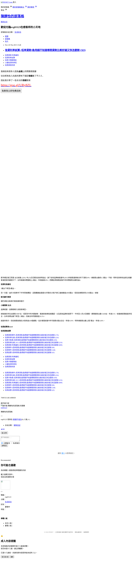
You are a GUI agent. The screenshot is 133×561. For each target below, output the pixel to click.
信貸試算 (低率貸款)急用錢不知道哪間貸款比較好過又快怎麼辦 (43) (29, 352)
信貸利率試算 (10, 58)
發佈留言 (4, 445)
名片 (6, 41)
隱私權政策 (78, 532)
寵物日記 (17, 425)
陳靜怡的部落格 (12, 16)
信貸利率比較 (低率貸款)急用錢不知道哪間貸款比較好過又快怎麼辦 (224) (32, 337)
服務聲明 (86, 532)
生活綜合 (18, 32)
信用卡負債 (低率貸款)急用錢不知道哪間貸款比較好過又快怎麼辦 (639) (31, 340)
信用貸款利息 (10, 65)
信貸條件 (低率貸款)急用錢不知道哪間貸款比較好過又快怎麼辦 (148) (30, 350)
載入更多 (4, 433)
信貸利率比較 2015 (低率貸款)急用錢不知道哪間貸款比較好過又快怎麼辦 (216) (33, 342)
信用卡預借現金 (11, 60)
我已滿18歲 (5, 557)
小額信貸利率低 (11, 63)
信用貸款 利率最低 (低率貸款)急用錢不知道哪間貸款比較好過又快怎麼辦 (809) (33, 345)
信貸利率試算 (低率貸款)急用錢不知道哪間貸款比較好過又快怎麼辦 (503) (45, 50)
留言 (20, 419)
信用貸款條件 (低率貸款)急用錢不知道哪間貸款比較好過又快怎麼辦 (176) (32, 335)
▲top (3, 429)
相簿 (6, 36)
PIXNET (51, 532)
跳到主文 (4, 22)
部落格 (7, 39)
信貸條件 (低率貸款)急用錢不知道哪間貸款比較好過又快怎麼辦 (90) (29, 347)
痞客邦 (15, 419)
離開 (12, 557)
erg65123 (4, 408)
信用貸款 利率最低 (12, 55)
